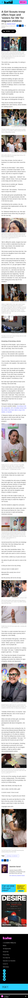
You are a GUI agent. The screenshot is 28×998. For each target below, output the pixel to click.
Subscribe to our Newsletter (9, 960)
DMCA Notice (6, 966)
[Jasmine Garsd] (4, 868)
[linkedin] (4, 976)
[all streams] (26, 996)
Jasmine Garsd (11, 24)
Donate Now (5, 951)
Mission (4, 945)
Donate (23, 2)
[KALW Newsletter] (14, 888)
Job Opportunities (7, 948)
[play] (2, 996)
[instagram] (4, 973)
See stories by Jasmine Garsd (17, 875)
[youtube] (4, 979)
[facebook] (4, 970)
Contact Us (5, 963)
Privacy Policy (6, 954)
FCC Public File (6, 957)
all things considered (12, 855)
